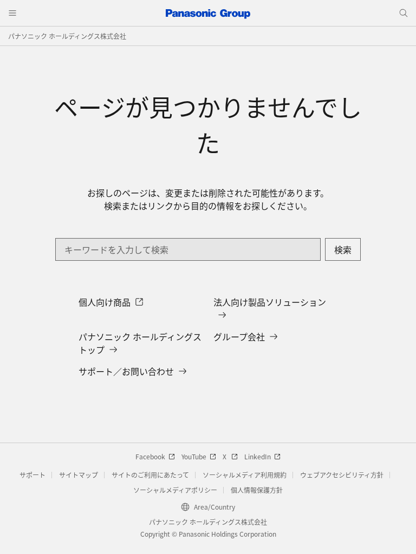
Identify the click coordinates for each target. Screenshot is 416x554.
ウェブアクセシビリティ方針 (342, 474)
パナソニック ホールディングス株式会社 (67, 36)
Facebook (150, 456)
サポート (33, 474)
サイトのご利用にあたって (150, 474)
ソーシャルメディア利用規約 (245, 474)
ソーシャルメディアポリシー (175, 489)
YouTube (193, 456)
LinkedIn (257, 456)
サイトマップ (78, 474)
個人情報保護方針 (257, 489)
